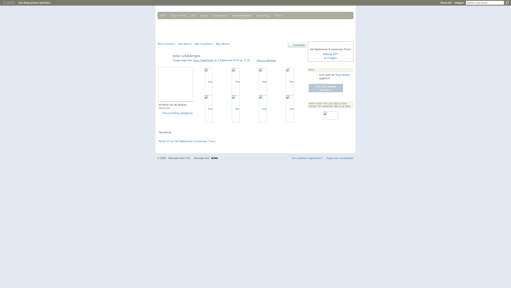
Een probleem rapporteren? (307, 158)
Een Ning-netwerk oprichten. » (326, 88)
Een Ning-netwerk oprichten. (35, 2)
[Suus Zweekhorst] (163, 64)
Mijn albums (223, 44)
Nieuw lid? (446, 2)
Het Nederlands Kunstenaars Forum (214, 27)
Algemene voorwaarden (340, 158)
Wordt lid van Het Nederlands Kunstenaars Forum (187, 141)
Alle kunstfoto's (166, 44)
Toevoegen (299, 44)
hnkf (321, 75)
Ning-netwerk (342, 75)
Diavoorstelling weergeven (177, 113)
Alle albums (185, 44)
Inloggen (459, 2)
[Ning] (8, 3)
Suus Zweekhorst (203, 60)
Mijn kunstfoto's (204, 44)
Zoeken (507, 2)
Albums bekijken (266, 60)
